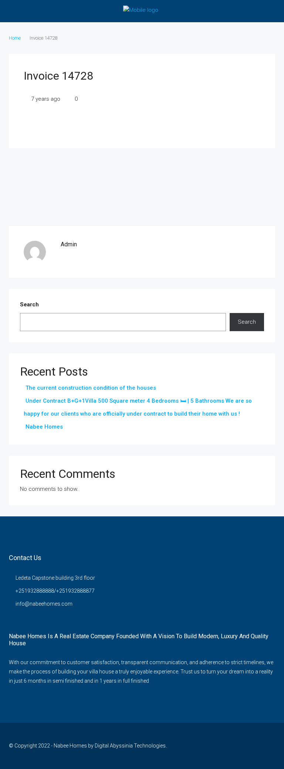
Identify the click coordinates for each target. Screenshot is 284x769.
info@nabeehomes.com (44, 604)
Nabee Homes (44, 426)
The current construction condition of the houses (91, 387)
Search (29, 304)
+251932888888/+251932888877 (55, 591)
